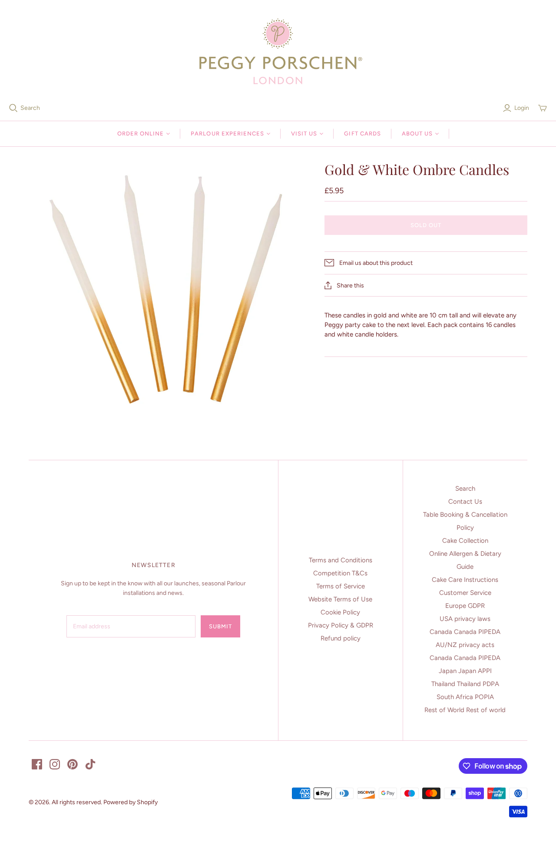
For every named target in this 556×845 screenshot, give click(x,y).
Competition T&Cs (340, 573)
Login (521, 108)
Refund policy (341, 638)
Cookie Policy (340, 612)
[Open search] (13, 108)
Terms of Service (340, 586)
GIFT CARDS (362, 133)
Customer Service (465, 593)
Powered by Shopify (130, 802)
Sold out (425, 225)
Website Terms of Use (340, 599)
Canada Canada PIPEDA (465, 632)
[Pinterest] (72, 764)
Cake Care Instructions (465, 580)
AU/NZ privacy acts (465, 645)
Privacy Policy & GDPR (340, 625)
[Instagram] (55, 764)
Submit (220, 626)
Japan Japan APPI (465, 671)
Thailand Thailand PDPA (465, 684)
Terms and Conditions (340, 560)
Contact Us (465, 501)
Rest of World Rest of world (465, 710)
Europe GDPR (465, 606)
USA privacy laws (465, 619)
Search (30, 108)
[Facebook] (37, 764)
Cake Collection (465, 541)
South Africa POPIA (465, 697)
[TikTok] (90, 764)
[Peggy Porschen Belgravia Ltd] (278, 51)
